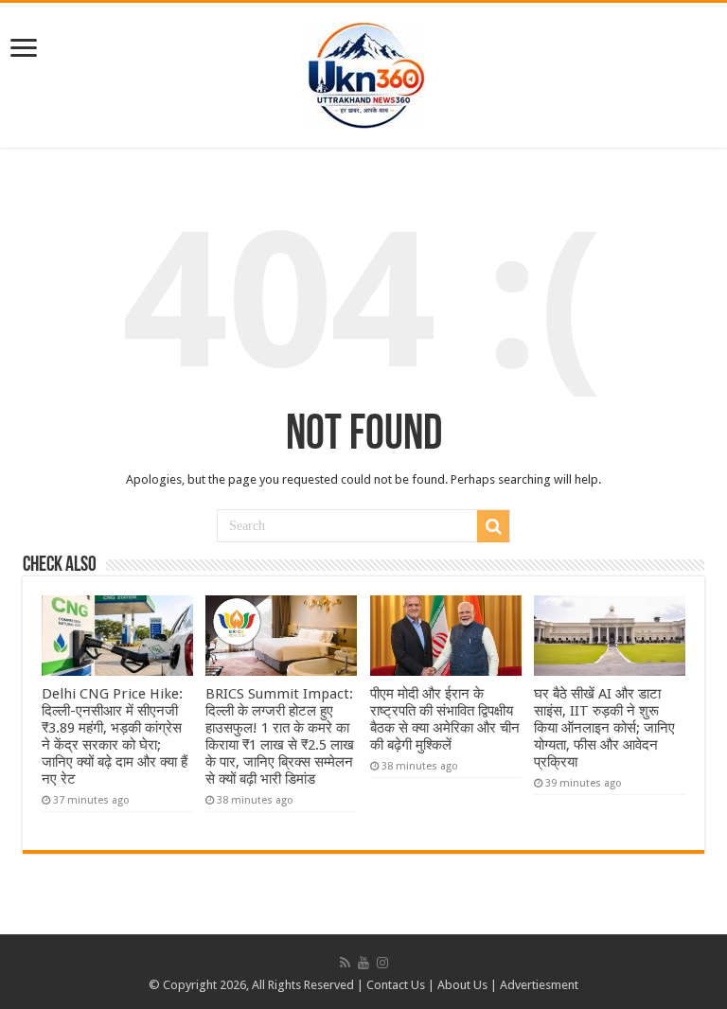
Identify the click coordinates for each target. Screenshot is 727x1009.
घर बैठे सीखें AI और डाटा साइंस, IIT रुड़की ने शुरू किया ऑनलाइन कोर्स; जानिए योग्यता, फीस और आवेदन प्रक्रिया (604, 727)
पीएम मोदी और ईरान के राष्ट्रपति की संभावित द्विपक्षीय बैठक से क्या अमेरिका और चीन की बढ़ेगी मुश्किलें (445, 719)
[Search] (493, 526)
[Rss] (345, 962)
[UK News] (363, 72)
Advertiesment (539, 985)
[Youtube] (363, 962)
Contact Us (395, 985)
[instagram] (382, 962)
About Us (462, 985)
